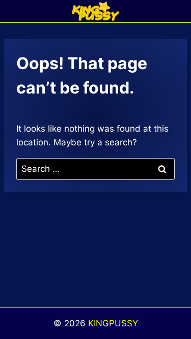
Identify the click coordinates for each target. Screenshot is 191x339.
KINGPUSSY (113, 323)
